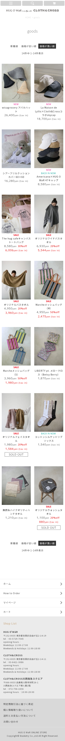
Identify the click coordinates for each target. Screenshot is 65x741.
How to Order (11, 593)
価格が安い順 (28, 46)
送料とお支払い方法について (19, 715)
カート (7, 611)
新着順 (14, 46)
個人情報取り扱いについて (18, 709)
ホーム (7, 583)
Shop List (10, 623)
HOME (28, 17)
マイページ (9, 602)
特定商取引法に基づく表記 (18, 704)
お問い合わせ (10, 721)
